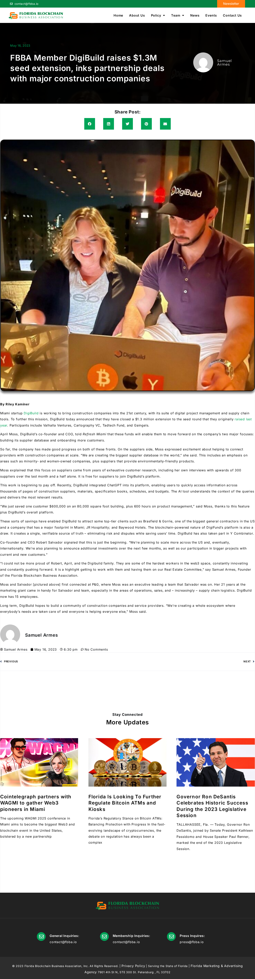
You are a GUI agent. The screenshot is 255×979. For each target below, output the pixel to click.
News (194, 15)
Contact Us (232, 15)
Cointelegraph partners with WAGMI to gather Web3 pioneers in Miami (35, 803)
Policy (156, 15)
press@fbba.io (192, 942)
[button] (89, 124)
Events (211, 15)
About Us (137, 15)
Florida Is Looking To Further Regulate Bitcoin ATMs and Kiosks (125, 803)
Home (118, 15)
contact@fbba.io (27, 3)
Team (175, 15)
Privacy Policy (133, 966)
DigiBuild (31, 413)
